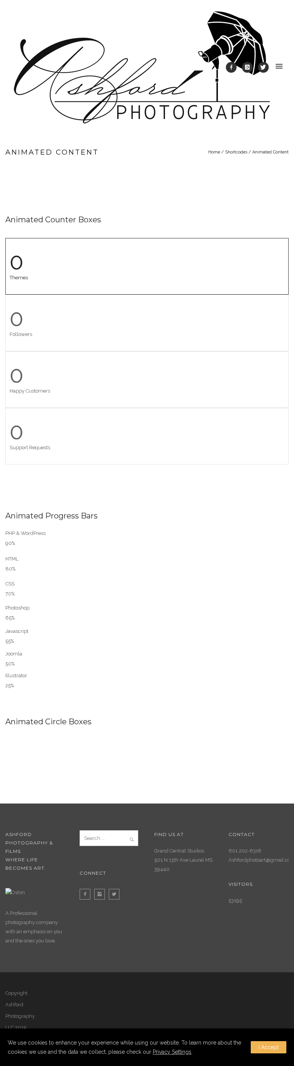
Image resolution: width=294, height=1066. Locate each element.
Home (214, 152)
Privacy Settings (172, 1052)
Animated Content (270, 152)
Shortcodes (236, 152)
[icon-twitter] (263, 67)
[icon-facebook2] (87, 894)
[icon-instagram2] (101, 894)
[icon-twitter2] (116, 894)
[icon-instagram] (249, 67)
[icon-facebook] (233, 67)
